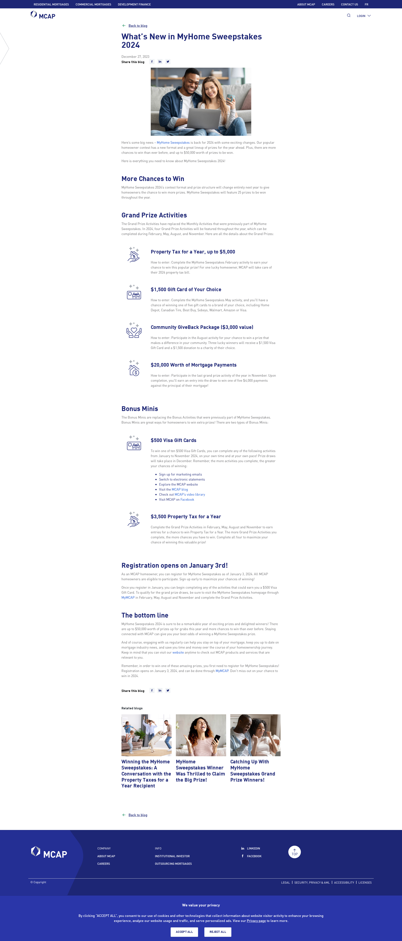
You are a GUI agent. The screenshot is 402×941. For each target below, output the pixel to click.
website (178, 652)
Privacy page (256, 920)
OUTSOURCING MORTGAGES (173, 863)
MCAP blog (180, 489)
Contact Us (349, 4)
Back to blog (138, 25)
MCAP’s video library (190, 494)
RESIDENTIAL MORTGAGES (51, 4)
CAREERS (103, 863)
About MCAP (306, 4)
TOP (295, 854)
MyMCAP (128, 597)
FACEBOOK (254, 856)
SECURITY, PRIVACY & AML (312, 882)
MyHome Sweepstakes (173, 142)
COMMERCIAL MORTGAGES (93, 4)
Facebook (187, 499)
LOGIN (361, 16)
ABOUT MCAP (106, 856)
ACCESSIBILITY (344, 882)
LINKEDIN (253, 848)
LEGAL (285, 882)
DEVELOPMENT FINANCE (134, 4)
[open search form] (348, 15)
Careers (328, 4)
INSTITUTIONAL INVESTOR (172, 856)
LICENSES (365, 882)
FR (366, 4)
